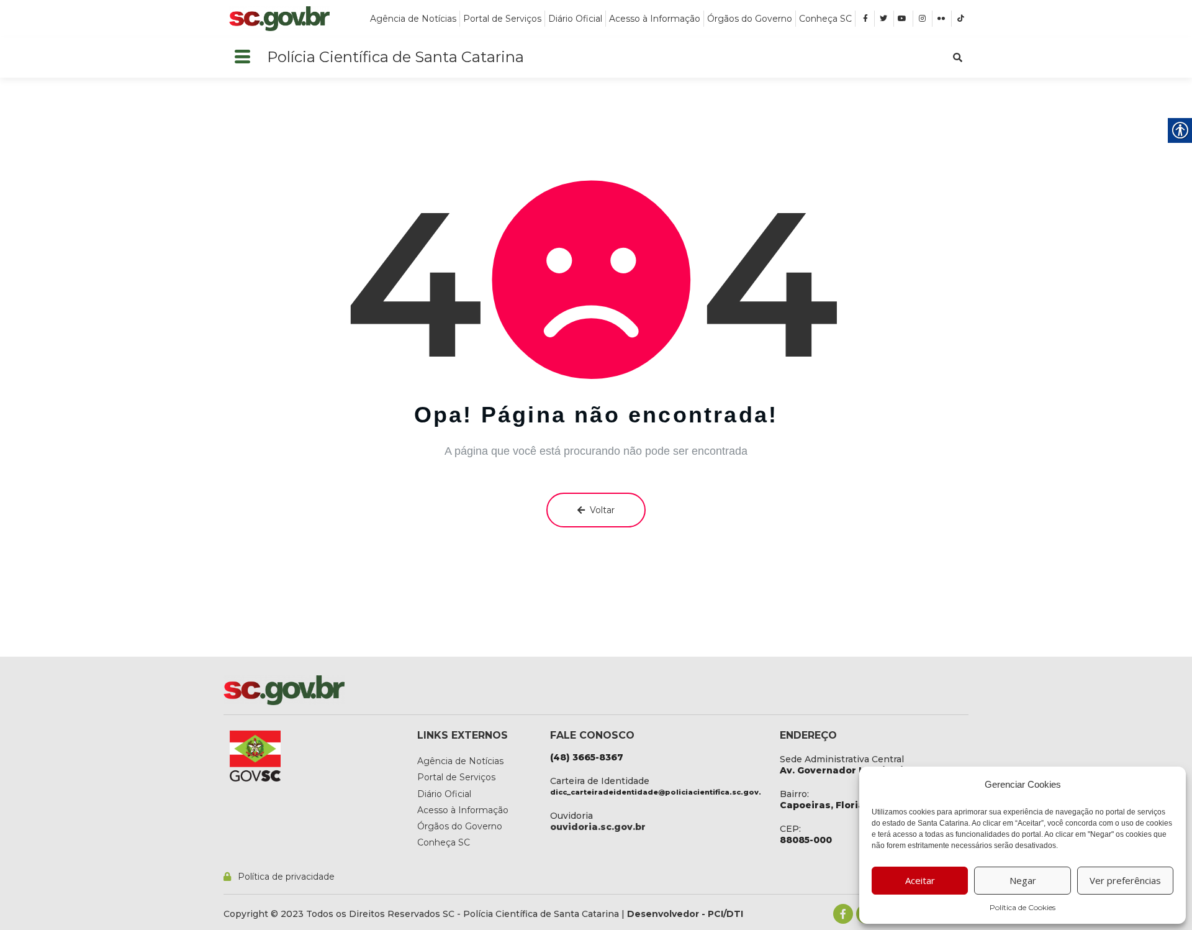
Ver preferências (1125, 880)
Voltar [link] (602, 510)
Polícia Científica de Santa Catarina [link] (395, 57)
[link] (279, 18)
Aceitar (920, 880)
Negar (1022, 880)
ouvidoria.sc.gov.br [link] (598, 826)
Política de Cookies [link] (1022, 907)
